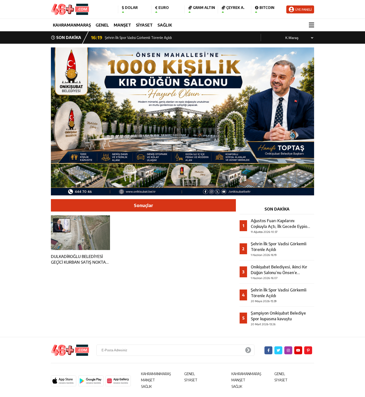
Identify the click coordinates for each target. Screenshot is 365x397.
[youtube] (298, 350)
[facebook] (268, 350)
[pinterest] (308, 350)
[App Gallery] (118, 380)
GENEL (102, 25)
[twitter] (278, 350)
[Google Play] (91, 380)
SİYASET (144, 25)
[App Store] (63, 380)
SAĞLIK (164, 25)
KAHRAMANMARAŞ (72, 25)
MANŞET (122, 25)
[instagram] (288, 350)
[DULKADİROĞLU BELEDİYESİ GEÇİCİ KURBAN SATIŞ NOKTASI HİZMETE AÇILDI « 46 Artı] (80, 9)
